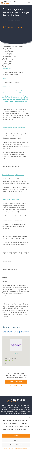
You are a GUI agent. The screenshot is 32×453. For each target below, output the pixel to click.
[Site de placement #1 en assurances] (9, 2)
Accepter (16, 435)
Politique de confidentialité (21, 448)
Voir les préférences (16, 445)
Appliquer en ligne (13, 26)
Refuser (16, 440)
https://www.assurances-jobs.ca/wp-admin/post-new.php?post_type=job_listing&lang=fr (15, 332)
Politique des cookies (9, 448)
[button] (29, 417)
